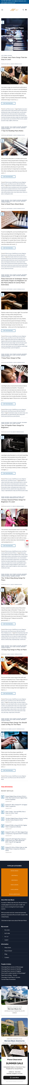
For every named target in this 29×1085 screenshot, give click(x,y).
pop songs (6, 712)
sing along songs (15, 639)
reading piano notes (8, 193)
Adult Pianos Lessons (15, 126)
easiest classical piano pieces (10, 557)
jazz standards (13, 118)
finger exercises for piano (18, 342)
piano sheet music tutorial (10, 266)
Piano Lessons (20, 118)
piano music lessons (17, 265)
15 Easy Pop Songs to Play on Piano (14, 650)
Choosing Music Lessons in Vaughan (11, 971)
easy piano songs (21, 412)
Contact (7, 957)
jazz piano (8, 117)
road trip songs (8, 639)
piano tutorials (16, 416)
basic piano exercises (13, 339)
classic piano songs (8, 482)
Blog (6, 954)
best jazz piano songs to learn (20, 110)
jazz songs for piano (23, 117)
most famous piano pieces (19, 485)
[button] (2, 10)
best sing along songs (20, 632)
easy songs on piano (21, 705)
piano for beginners (15, 347)
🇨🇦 (27, 541)
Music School (8, 950)
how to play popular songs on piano (9, 709)
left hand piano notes (8, 192)
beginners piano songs (19, 554)
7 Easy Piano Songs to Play (10, 358)
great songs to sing (13, 637)
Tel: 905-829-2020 (6, 1)
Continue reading (14, 48)
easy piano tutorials (11, 414)
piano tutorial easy (9, 416)
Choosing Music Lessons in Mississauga (12, 967)
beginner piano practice (18, 341)
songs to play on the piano (14, 712)
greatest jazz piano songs (12, 115)
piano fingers (8, 347)
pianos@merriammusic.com (8, 2)
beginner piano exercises (6, 341)
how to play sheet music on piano (15, 256)
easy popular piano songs (11, 705)
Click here (4, 920)
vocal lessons (23, 639)
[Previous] (3, 34)
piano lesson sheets (22, 263)
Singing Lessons (15, 576)
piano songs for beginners (12, 566)
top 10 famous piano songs (22, 490)
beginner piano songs (9, 554)
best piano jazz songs (6, 112)
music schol (19, 709)
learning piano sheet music (10, 261)
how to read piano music (13, 187)
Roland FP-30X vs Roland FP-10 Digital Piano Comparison (16, 805)
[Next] (25, 34)
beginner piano (21, 339)
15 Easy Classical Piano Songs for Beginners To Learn (13, 501)
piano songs (19, 414)
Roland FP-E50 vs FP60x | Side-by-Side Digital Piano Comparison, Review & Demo (16, 849)
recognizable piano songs (10, 490)
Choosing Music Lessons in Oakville (11, 969)
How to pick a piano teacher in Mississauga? (13, 973)
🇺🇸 (27, 544)
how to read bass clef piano (14, 185)
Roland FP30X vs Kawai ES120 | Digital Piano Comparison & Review (16, 825)
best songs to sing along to (19, 634)
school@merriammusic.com (19, 1)
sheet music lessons (9, 268)
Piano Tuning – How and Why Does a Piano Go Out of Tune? (15, 812)
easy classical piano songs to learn (11, 559)
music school (20, 637)
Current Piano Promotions (8, 979)
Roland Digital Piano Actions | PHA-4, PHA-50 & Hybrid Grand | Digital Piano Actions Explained (14, 33)
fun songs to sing (19, 636)
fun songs (13, 636)
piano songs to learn (22, 566)
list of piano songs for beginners (11, 564)
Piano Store (8, 947)
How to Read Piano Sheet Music (12, 204)
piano (6, 710)
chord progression (15, 112)
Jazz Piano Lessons (6, 55)
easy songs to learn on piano (10, 563)
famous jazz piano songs (15, 114)
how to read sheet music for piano (11, 190)
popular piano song (15, 488)
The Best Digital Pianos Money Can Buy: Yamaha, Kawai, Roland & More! (16, 819)
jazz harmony (21, 115)
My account (4, 926)
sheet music (15, 120)
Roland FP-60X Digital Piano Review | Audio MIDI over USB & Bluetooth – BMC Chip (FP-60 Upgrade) (15, 840)
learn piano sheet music (9, 260)
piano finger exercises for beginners (14, 346)
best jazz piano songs (9, 110)
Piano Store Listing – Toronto (9, 975)
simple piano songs (5, 567)
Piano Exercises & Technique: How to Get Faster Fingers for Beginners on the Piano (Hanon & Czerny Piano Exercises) (14, 282)
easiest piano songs (12, 412)
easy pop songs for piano (11, 704)
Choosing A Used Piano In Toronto (10, 977)
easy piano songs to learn (11, 561)
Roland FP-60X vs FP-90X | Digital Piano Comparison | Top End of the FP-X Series (16, 832)
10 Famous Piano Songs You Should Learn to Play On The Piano (14, 724)
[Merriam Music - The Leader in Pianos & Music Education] (14, 9)
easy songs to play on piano (20, 707)
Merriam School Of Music (16, 497)
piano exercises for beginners (12, 344)
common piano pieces (18, 482)
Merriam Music (18, 63)
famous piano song (9, 485)
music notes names (18, 192)
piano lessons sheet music (7, 265)
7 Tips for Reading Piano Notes (12, 131)
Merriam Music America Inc (14, 1041)
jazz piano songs (14, 117)
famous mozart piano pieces (13, 484)
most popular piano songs (16, 487)
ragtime (10, 120)
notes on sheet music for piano (11, 263)
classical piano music (16, 556)
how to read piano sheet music (11, 188)
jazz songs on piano (5, 118)
